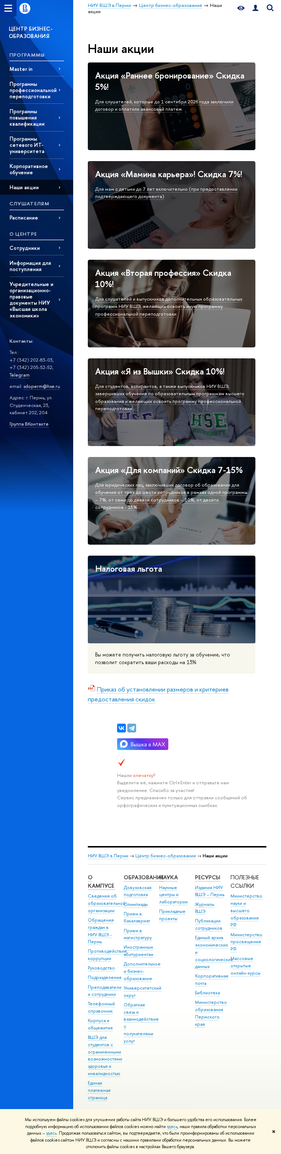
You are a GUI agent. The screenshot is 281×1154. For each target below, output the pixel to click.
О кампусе (102, 881)
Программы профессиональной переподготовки (33, 90)
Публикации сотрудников (208, 924)
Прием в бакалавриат (137, 917)
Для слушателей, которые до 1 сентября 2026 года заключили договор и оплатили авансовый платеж (164, 105)
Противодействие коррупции (107, 954)
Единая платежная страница (99, 1090)
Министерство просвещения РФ (246, 942)
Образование (144, 877)
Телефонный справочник (101, 1007)
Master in (21, 68)
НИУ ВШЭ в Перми (108, 856)
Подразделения (104, 977)
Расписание (24, 217)
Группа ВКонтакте (29, 423)
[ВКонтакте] (121, 728)
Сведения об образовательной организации (106, 903)
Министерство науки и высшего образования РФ (246, 910)
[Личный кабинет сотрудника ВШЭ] (255, 8)
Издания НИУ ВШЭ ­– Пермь (209, 891)
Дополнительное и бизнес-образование (142, 971)
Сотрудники (25, 247)
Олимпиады (136, 904)
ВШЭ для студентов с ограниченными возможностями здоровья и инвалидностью (105, 1055)
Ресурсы (207, 877)
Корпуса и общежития (100, 1024)
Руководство (101, 968)
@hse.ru (51, 386)
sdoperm (33, 386)
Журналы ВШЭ (204, 908)
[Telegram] (131, 728)
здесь (172, 1127)
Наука (168, 877)
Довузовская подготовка (137, 891)
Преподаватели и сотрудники (104, 991)
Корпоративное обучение (29, 169)
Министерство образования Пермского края (211, 1013)
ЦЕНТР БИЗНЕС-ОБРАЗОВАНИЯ (31, 32)
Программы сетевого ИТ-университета (27, 145)
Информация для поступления (30, 266)
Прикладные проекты (172, 915)
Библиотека (207, 993)
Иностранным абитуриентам (138, 950)
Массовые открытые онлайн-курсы (246, 965)
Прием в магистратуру (138, 934)
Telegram (20, 375)
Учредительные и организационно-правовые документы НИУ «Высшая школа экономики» (31, 300)
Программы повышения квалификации (27, 117)
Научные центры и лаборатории (173, 894)
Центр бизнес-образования (165, 856)
